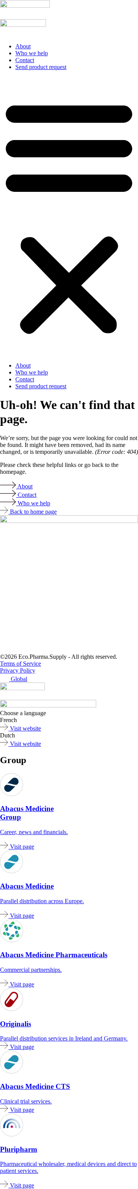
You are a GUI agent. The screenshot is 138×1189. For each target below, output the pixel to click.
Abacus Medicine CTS (35, 1086)
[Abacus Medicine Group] (11, 794)
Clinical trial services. (26, 1101)
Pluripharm (18, 1149)
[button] (69, 216)
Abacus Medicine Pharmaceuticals (53, 955)
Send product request (40, 67)
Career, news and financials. (34, 832)
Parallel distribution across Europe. (42, 901)
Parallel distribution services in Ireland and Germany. (64, 1038)
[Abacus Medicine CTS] (11, 871)
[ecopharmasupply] (22, 688)
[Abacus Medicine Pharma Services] (11, 940)
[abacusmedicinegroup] (48, 705)
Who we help (31, 53)
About (23, 46)
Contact (24, 60)
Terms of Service (20, 663)
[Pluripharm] (25, 5)
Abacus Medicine (27, 886)
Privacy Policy (17, 670)
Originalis (15, 1024)
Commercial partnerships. (31, 969)
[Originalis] (11, 1009)
